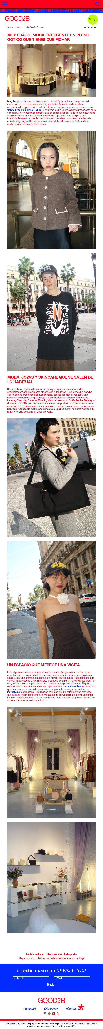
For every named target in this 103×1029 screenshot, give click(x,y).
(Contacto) (73, 1008)
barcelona (43, 958)
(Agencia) (29, 1008)
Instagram (13, 692)
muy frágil (79, 958)
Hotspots (70, 954)
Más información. (67, 1026)
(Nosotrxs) (51, 1008)
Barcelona (54, 954)
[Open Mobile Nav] (5, 4)
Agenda (93, 19)
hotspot (62, 958)
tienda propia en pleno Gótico (24, 110)
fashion (53, 958)
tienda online (73, 686)
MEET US (43, 11)
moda (70, 958)
